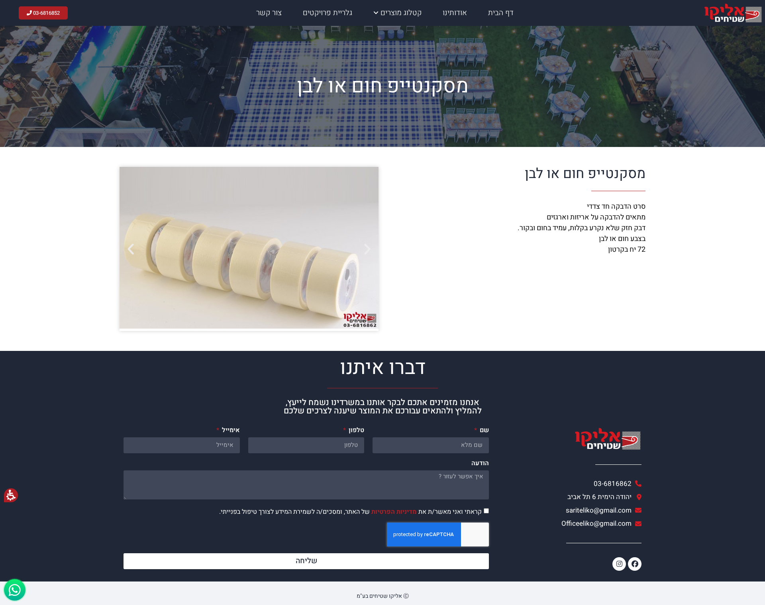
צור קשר (269, 12)
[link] (569, 510)
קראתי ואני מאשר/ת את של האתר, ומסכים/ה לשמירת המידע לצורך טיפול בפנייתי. (350, 511)
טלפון (355, 431)
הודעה (480, 464)
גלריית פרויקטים (327, 12)
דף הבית (501, 12)
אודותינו (455, 12)
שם (483, 431)
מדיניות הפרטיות (394, 511)
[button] (131, 249)
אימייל (230, 431)
